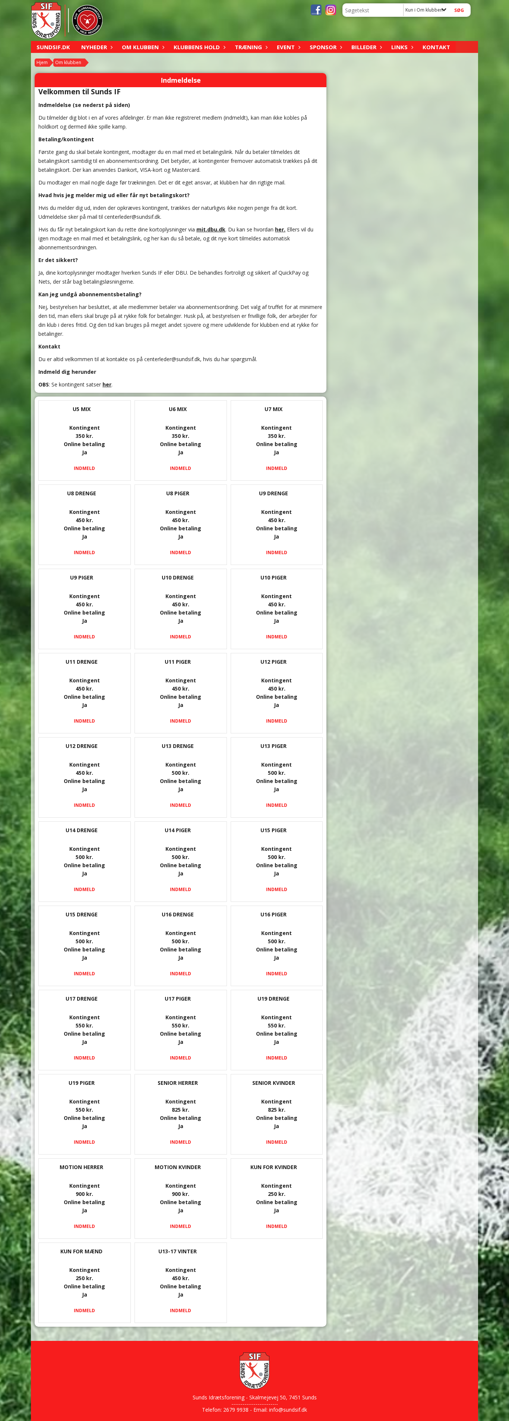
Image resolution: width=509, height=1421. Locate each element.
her (106, 384)
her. (280, 229)
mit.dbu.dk (210, 229)
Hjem (42, 62)
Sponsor (323, 47)
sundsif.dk (53, 47)
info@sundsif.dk (288, 1409)
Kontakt (436, 47)
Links (399, 47)
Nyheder (94, 47)
